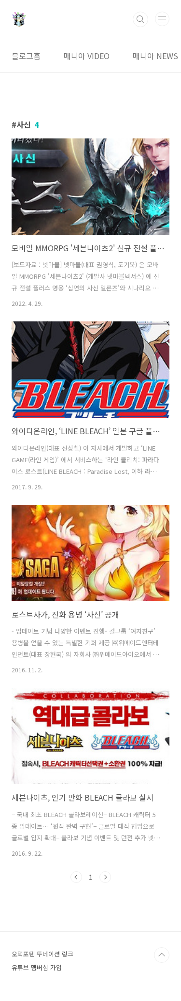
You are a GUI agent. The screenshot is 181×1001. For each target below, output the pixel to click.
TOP (161, 955)
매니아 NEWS (155, 55)
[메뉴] (162, 19)
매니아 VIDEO (87, 55)
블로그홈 (26, 55)
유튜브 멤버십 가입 (37, 967)
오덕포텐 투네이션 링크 (42, 953)
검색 (140, 19)
